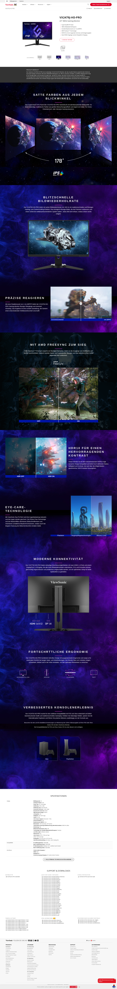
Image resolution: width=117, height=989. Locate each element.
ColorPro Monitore (9, 959)
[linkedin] (38, 941)
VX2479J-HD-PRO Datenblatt (13, 876)
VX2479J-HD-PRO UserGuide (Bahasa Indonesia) (53, 876)
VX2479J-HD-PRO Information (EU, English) (52, 921)
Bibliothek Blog (51, 946)
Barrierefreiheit (66, 984)
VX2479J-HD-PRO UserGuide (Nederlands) (52, 889)
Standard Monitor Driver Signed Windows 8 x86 (17, 927)
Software (32, 4)
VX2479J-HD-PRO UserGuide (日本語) (51, 909)
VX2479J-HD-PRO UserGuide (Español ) (51, 882)
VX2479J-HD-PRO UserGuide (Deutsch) (51, 879)
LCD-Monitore (8, 948)
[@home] (7, 1)
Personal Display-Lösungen (32, 978)
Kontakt (71, 953)
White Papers (51, 953)
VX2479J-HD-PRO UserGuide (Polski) (51, 892)
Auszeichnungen (95, 949)
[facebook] (29, 941)
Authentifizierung (30, 951)
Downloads (108, 8)
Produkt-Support (73, 948)
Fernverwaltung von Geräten (32, 966)
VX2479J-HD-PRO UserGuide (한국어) (51, 913)
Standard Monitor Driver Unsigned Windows (16, 928)
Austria (93, 940)
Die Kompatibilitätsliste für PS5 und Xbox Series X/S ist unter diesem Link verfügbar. (58, 727)
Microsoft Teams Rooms (31, 969)
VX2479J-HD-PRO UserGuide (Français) (51, 883)
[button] (54, 918)
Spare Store (8, 963)
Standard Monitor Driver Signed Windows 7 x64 (17, 924)
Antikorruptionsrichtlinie (96, 961)
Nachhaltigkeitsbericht (96, 953)
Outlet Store (8, 961)
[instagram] (33, 941)
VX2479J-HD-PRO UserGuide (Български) (52, 905)
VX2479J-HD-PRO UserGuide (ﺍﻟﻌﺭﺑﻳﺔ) (51, 915)
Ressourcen (40, 4)
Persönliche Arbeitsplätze (31, 963)
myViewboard (8, 966)
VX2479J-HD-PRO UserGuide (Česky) (51, 902)
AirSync (7, 973)
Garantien (72, 951)
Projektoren (8, 950)
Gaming (28, 976)
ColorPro (29, 975)
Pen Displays (8, 956)
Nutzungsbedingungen (59, 984)
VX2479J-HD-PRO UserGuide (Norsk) (51, 891)
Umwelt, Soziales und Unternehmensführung (100, 948)
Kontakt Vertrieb (67, 39)
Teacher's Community (31, 956)
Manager (7, 968)
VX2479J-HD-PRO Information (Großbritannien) (53, 923)
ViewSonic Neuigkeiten (96, 951)
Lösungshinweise (52, 949)
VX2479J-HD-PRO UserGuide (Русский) (51, 906)
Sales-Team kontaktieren (99, 4)
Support (108, 1)
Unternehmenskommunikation (32, 965)
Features (90, 8)
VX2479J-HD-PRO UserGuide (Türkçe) (51, 900)
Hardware (24, 4)
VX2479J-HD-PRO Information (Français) (88, 921)
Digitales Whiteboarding (31, 968)
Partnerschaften (94, 962)
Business (22, 1)
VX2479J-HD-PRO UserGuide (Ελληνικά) (52, 903)
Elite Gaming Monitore (10, 958)
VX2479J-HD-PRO (10, 8)
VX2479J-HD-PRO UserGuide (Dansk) (51, 878)
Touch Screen (29, 950)
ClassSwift (7, 969)
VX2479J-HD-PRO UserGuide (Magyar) (51, 888)
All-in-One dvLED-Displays (10, 953)
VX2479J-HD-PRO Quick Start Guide (87, 876)
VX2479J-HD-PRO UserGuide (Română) (51, 895)
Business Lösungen (30, 960)
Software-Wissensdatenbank (75, 956)
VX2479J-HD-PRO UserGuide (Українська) (52, 908)
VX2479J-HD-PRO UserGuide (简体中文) (51, 910)
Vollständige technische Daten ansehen (58, 859)
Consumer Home (30, 973)
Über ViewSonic (94, 946)
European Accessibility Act (96, 964)
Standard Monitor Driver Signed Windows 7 (16, 923)
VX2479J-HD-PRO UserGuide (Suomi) (51, 898)
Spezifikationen (98, 8)
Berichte (50, 954)
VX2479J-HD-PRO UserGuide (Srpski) (51, 896)
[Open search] (88, 4)
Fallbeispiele (51, 948)
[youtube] (36, 941)
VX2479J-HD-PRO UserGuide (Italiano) (51, 886)
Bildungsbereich (30, 948)
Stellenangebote (95, 959)
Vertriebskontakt (95, 958)
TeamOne (7, 971)
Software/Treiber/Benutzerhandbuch (77, 949)
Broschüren (51, 951)
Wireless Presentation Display (11, 955)
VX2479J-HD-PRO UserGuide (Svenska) (51, 899)
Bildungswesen (13, 1)
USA (72, 987)
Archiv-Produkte (73, 958)
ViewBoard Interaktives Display (11, 951)
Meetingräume (29, 961)
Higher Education (30, 955)
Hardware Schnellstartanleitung (76, 954)
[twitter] (31, 941)
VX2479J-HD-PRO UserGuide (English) (51, 881)
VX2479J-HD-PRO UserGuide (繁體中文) (51, 912)
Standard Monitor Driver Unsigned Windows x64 (17, 930)
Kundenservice (72, 946)
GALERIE (63, 50)
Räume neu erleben (30, 979)
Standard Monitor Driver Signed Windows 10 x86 (18, 921)
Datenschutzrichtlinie (51, 984)
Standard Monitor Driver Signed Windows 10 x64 (18, 920)
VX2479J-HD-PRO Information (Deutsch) (52, 920)
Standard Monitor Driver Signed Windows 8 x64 (17, 925)
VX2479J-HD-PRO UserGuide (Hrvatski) (51, 885)
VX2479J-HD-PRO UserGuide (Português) (52, 893)
